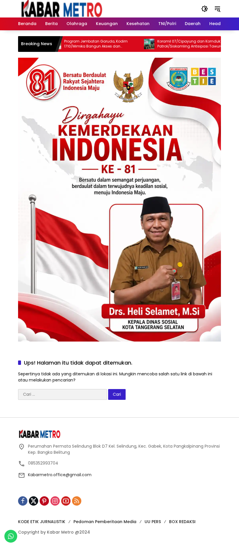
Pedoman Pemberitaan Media (104, 522)
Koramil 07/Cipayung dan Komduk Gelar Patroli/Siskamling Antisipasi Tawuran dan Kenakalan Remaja (182, 44)
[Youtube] (66, 501)
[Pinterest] (44, 501)
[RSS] (76, 501)
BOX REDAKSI (182, 522)
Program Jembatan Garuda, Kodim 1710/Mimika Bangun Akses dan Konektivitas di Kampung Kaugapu (83, 44)
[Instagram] (55, 501)
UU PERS (153, 522)
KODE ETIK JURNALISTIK (41, 522)
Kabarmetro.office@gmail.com (60, 475)
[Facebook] (22, 501)
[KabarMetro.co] (69, 8)
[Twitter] (33, 501)
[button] (204, 8)
